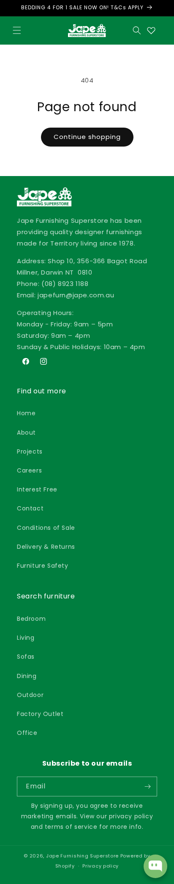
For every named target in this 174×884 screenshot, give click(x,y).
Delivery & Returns (46, 546)
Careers (29, 470)
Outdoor (30, 695)
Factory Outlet (40, 714)
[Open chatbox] (155, 866)
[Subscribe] (147, 786)
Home (26, 413)
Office (27, 733)
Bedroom (31, 618)
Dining (27, 676)
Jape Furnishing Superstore (82, 855)
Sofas (26, 656)
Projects (30, 451)
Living (26, 637)
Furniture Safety (42, 565)
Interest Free (37, 489)
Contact (30, 508)
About (26, 432)
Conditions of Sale (46, 527)
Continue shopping (87, 136)
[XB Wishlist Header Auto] (151, 30)
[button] (17, 30)
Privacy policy (100, 866)
